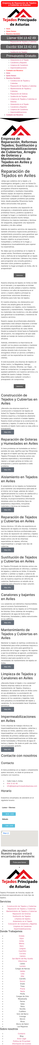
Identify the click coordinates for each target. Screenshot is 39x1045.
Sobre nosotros (9, 1028)
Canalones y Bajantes (18, 62)
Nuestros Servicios (13, 34)
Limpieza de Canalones (19, 65)
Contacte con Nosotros (14, 70)
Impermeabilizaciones (18, 68)
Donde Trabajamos (11, 931)
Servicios (5, 901)
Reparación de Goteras (19, 94)
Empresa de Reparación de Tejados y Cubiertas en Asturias (19, 4)
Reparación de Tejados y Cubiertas (23, 42)
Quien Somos (11, 31)
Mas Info (7, 432)
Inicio (8, 29)
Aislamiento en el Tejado (19, 60)
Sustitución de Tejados (18, 52)
